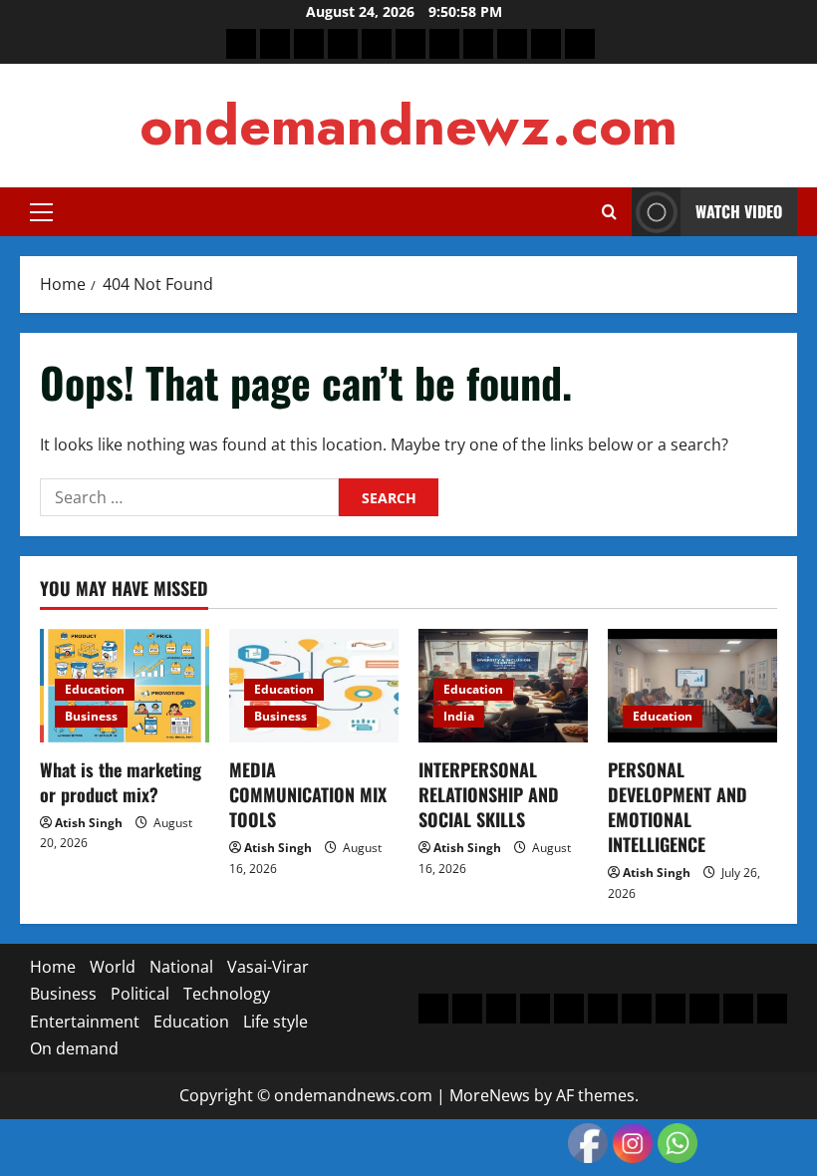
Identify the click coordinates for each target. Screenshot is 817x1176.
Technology (226, 994)
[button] (41, 212)
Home (53, 967)
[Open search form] (609, 211)
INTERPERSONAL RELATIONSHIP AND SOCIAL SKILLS (488, 794)
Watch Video (738, 211)
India (458, 716)
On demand (74, 1048)
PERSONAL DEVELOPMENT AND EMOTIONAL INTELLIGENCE (677, 807)
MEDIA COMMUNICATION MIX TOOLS (308, 794)
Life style (275, 1021)
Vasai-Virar (268, 967)
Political (140, 994)
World (113, 967)
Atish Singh (89, 822)
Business (91, 716)
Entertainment (84, 1021)
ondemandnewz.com (408, 125)
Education (95, 689)
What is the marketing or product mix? (120, 781)
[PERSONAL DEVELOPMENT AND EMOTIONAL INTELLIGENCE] (692, 685)
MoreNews (489, 1095)
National (181, 967)
